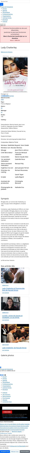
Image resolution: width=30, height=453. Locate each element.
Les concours (6, 394)
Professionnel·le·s (7, 14)
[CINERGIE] (6, 7)
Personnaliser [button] (25, 451)
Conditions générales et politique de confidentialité (15, 417)
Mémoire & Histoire (6, 52)
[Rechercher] (1, 4)
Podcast (4, 21)
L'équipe (4, 400)
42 (1, 112)
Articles (4, 9)
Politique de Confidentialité (17, 446)
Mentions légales (17, 431)
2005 (2, 99)
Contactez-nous (7, 402)
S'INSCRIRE (7, 412)
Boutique (5, 20)
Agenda (4, 10)
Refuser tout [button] (15, 451)
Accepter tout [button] (5, 451)
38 (1, 108)
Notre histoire (6, 396)
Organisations (6, 16)
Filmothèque (6, 12)
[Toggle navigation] (1, 25)
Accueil (4, 377)
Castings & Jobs (6, 18)
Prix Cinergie (6, 398)
